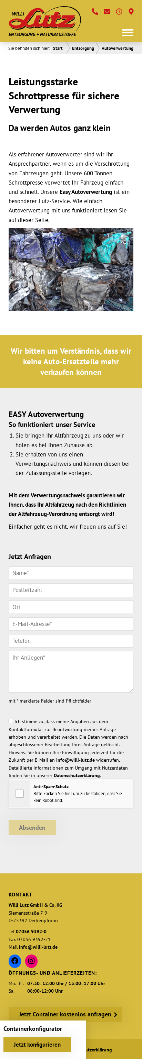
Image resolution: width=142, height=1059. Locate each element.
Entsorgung (83, 48)
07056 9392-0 (31, 931)
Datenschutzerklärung (77, 775)
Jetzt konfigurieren (37, 1044)
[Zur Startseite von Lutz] (45, 21)
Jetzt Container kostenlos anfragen (65, 1014)
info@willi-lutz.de (75, 760)
